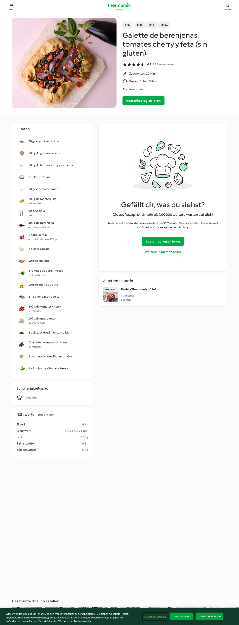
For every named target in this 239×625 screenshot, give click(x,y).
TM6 (140, 25)
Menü (11, 9)
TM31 (164, 25)
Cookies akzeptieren (209, 616)
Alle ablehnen (181, 616)
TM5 (151, 25)
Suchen (227, 9)
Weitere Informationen (163, 252)
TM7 (128, 25)
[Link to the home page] (119, 6)
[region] (119, 616)
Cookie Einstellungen (155, 616)
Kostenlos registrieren (143, 101)
